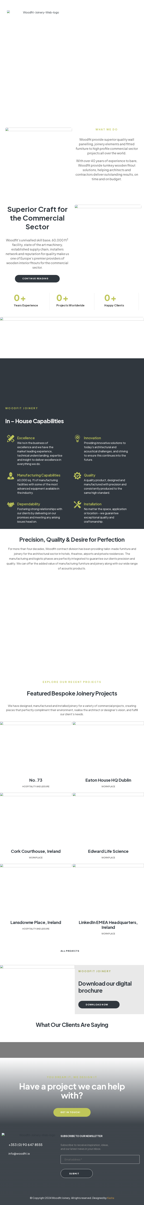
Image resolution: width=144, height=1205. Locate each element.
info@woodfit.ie (19, 1153)
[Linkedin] (39, 1167)
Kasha (110, 1197)
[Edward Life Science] (108, 819)
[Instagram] (28, 1167)
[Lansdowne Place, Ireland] (35, 890)
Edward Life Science (108, 851)
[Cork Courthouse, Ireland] (35, 819)
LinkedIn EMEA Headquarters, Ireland (108, 925)
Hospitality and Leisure (35, 786)
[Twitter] (6, 1167)
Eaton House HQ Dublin (108, 780)
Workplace (108, 786)
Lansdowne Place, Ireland (35, 922)
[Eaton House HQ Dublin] (108, 748)
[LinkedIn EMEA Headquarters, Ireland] (108, 890)
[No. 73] (35, 748)
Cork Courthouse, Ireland (36, 851)
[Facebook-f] (17, 1167)
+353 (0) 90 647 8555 (26, 1145)
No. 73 (35, 780)
